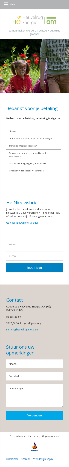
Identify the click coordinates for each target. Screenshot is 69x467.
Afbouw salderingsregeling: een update (27, 163)
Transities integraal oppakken (23, 145)
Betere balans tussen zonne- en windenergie (30, 138)
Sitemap (25, 459)
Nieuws (12, 131)
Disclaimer (12, 459)
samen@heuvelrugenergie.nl (22, 329)
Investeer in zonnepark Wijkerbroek (26, 170)
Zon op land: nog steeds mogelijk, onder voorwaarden (28, 154)
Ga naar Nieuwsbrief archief (22, 222)
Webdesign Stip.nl (43, 459)
